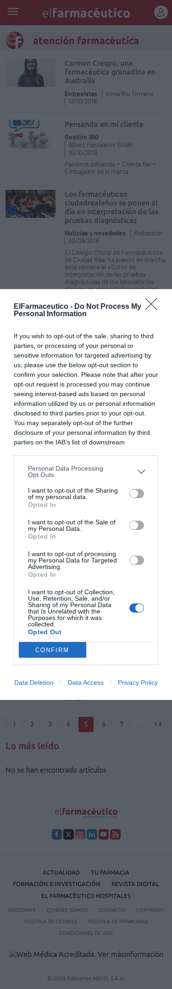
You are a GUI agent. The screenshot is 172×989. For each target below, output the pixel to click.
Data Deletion (34, 682)
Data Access (86, 682)
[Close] (154, 307)
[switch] (136, 493)
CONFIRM (52, 650)
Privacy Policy (138, 682)
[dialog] (86, 494)
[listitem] (86, 471)
